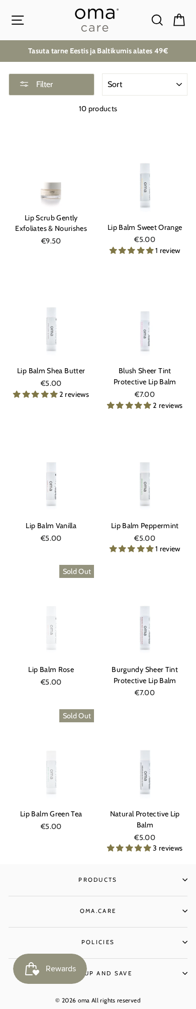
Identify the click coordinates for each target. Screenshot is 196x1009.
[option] (98, 51)
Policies (98, 942)
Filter (43, 84)
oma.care (98, 910)
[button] (132, 250)
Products (98, 879)
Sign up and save (98, 973)
